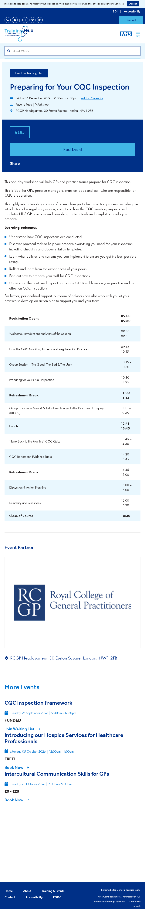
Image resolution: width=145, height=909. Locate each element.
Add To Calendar (92, 98)
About (27, 891)
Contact (131, 20)
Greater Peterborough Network (109, 901)
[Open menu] (138, 34)
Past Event (72, 149)
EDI (115, 11)
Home (9, 891)
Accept (133, 3)
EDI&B (57, 897)
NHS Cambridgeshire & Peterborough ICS (119, 896)
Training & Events (53, 891)
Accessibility (132, 11)
